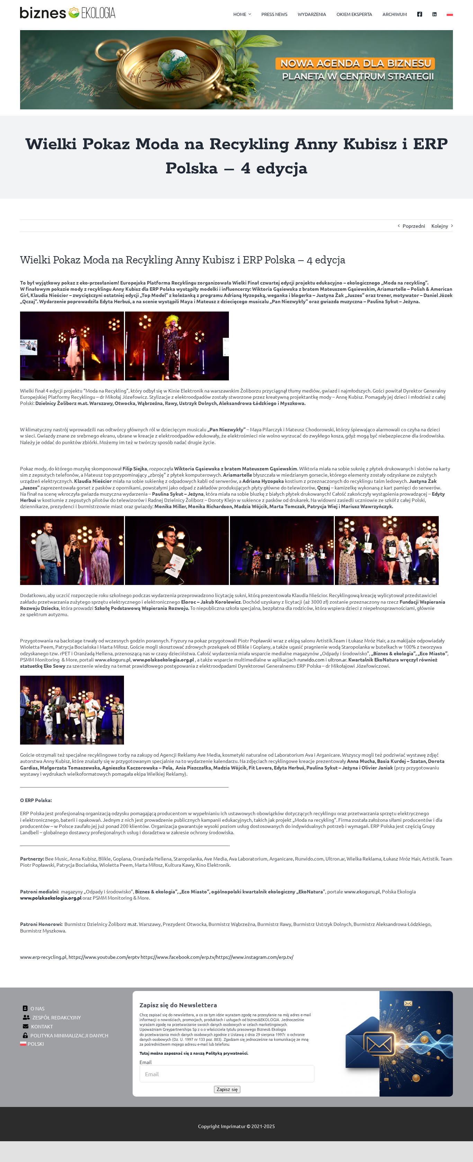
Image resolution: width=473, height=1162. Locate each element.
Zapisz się (227, 1089)
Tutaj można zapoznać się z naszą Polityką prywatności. (194, 1053)
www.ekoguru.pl (113, 659)
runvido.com (310, 659)
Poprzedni (414, 226)
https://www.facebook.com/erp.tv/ (178, 957)
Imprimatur (233, 1126)
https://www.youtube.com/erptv (104, 957)
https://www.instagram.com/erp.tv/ (254, 957)
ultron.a (336, 659)
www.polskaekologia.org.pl (50, 897)
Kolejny (439, 226)
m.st (132, 924)
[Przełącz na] (450, 14)
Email (146, 1062)
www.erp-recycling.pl (43, 957)
